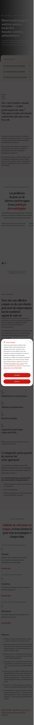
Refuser (17, 381)
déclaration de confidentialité (12, 368)
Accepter (17, 375)
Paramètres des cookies (16, 363)
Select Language (10, 342)
